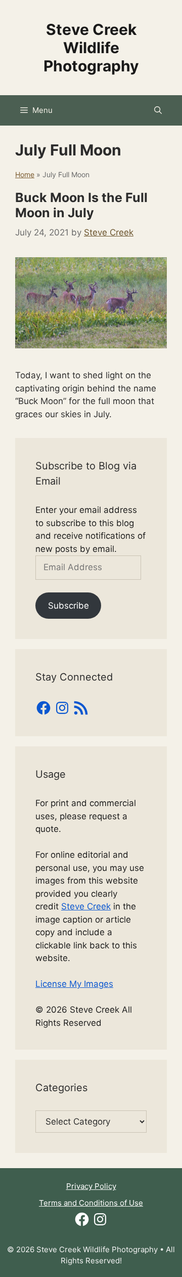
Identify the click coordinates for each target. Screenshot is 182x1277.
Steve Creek (86, 906)
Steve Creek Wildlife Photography (91, 47)
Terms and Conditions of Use (91, 1203)
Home (24, 174)
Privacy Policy (91, 1186)
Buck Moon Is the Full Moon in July (81, 205)
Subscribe (68, 606)
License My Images (74, 984)
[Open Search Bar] (158, 110)
